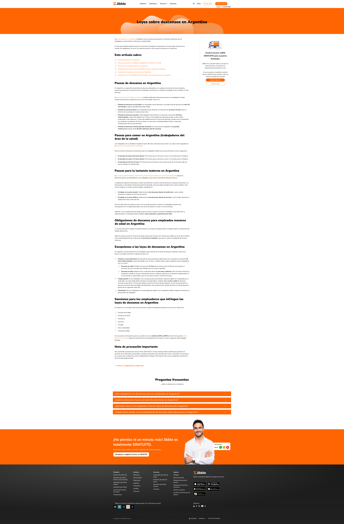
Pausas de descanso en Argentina (129, 60)
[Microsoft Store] (213, 489)
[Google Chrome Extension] (199, 494)
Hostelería (136, 486)
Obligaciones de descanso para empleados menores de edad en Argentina (142, 69)
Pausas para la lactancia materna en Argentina (133, 66)
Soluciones (153, 4)
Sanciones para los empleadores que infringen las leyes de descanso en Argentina (144, 75)
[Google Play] (213, 484)
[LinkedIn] (194, 506)
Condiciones (201, 518)
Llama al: (223, 7)
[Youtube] (202, 506)
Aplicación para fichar (120, 487)
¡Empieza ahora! (221, 4)
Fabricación (136, 480)
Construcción (137, 478)
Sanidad (135, 488)
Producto (143, 4)
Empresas (173, 4)
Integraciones (117, 495)
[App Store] (199, 484)
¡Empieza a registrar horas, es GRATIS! (131, 454)
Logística (136, 483)
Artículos (156, 489)
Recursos (163, 4)
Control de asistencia (120, 475)
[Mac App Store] (199, 489)
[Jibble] (119, 3)
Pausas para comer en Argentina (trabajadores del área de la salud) (139, 63)
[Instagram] (199, 506)
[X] (205, 506)
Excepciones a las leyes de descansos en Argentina (134, 72)
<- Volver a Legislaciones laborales (129, 365)
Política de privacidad (214, 518)
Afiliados (176, 475)
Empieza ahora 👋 (215, 80)
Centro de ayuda (178, 478)
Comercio (136, 491)
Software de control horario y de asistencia (120, 479)
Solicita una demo (179, 490)
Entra (199, 4)
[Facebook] (196, 506)
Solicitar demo (208, 4)
